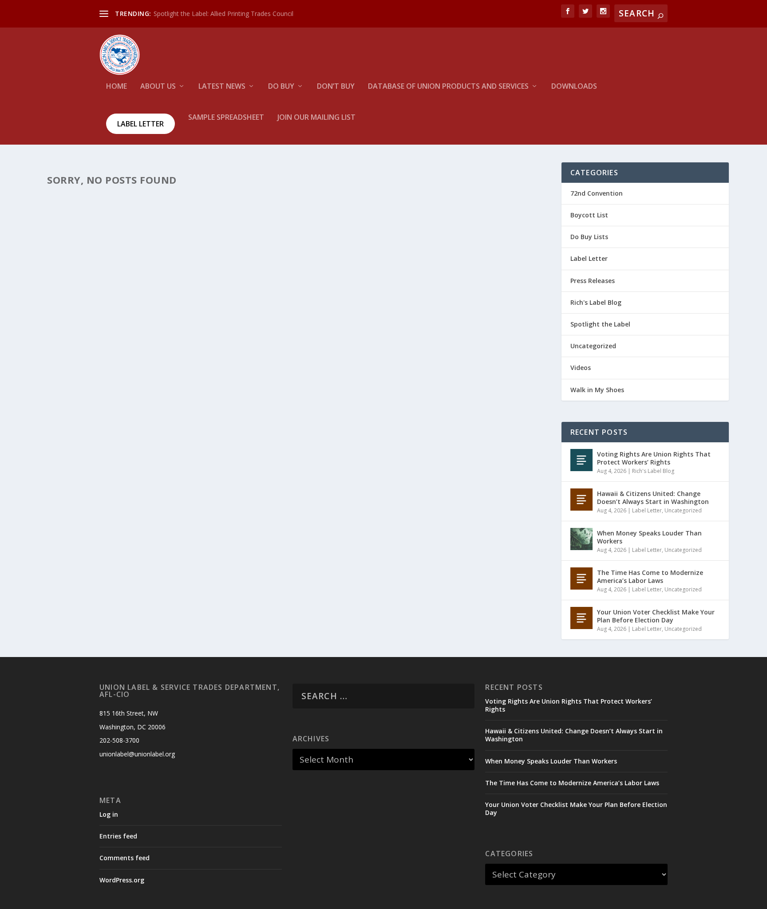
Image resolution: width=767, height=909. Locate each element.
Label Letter (140, 124)
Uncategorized (593, 346)
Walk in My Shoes (597, 390)
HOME (116, 87)
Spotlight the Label (600, 324)
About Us (158, 87)
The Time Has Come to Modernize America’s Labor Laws (650, 576)
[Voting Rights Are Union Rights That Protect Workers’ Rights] (581, 460)
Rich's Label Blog (595, 302)
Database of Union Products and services (448, 87)
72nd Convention (596, 193)
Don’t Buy (336, 87)
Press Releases (592, 280)
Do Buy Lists (589, 236)
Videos (580, 367)
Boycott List (589, 215)
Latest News (221, 87)
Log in (108, 814)
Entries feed (118, 836)
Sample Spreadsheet (226, 118)
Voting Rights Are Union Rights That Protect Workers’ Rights (654, 458)
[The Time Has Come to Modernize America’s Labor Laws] (581, 578)
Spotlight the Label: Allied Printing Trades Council (223, 13)
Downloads (574, 87)
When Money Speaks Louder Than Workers (649, 537)
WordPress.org (121, 880)
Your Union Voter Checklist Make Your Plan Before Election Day (656, 616)
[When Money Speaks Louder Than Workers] (581, 539)
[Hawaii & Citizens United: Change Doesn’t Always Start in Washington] (581, 499)
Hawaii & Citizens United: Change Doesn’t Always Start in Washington (653, 497)
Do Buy (281, 87)
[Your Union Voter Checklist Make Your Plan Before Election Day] (581, 618)
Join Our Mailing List (316, 118)
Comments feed (124, 858)
